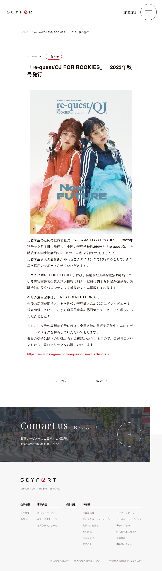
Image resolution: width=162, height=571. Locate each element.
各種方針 (25, 519)
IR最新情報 (88, 512)
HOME (24, 32)
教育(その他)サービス (48, 525)
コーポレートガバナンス (128, 519)
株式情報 (87, 531)
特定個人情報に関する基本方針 (125, 560)
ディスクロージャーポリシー (97, 519)
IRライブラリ (123, 525)
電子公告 (87, 544)
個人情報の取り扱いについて (89, 560)
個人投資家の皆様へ (126, 531)
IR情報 (86, 504)
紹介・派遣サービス (47, 519)
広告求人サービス (46, 512)
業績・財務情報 (91, 525)
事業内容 (42, 504)
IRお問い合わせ (124, 544)
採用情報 (71, 504)
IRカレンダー (89, 537)
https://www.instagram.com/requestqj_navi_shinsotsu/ (68, 354)
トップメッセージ (125, 512)
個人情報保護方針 (59, 560)
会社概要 (25, 512)
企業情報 (25, 504)
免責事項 (120, 537)
